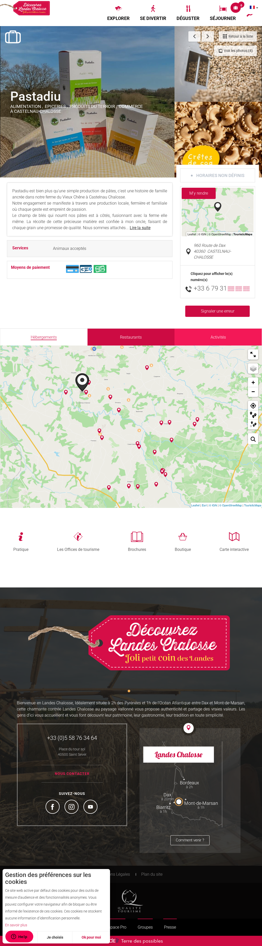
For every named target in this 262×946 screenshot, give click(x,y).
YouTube (91, 807)
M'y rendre (198, 193)
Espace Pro (116, 927)
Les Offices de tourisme (78, 549)
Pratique (20, 549)
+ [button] (253, 382)
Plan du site (151, 874)
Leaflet (195, 505)
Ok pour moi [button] (91, 937)
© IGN (213, 505)
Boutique (183, 549)
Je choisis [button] (55, 937)
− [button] (253, 391)
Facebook (53, 807)
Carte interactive (234, 549)
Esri (204, 505)
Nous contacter (72, 774)
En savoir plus (16, 925)
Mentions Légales (114, 874)
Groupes (145, 927)
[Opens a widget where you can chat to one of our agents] (19, 937)
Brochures (137, 549)
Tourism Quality (130, 901)
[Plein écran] (253, 354)
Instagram (72, 807)
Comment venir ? (190, 840)
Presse (170, 927)
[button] (118, 13)
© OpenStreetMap (230, 505)
